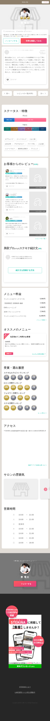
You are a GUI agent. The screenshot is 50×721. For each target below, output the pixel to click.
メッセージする (11, 41)
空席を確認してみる (34, 41)
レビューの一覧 (40, 238)
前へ (8, 93)
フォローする (26, 584)
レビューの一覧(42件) (25, 93)
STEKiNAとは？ (25, 687)
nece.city (25, 2)
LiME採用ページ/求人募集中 (25, 692)
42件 (36, 164)
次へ (42, 93)
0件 (40, 248)
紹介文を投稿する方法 (25, 270)
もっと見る (41, 413)
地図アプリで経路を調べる (36, 465)
